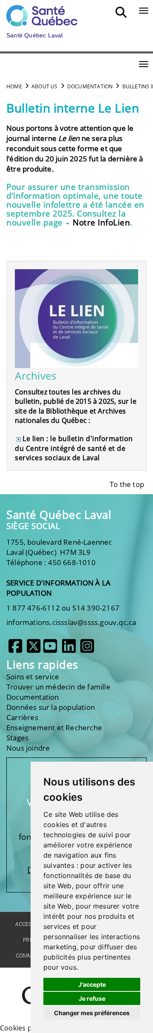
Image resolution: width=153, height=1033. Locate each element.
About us (44, 86)
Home (14, 86)
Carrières (22, 717)
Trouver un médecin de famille (58, 687)
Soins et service (32, 676)
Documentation (90, 86)
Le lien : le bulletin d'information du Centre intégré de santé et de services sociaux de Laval (74, 448)
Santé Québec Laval (58, 514)
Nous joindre (28, 748)
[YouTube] (50, 649)
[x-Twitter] (33, 649)
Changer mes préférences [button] (92, 1012)
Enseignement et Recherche (54, 727)
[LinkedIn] (69, 649)
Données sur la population (50, 707)
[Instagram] (87, 649)
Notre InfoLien (101, 222)
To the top (127, 484)
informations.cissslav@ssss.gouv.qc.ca (71, 622)
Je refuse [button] (92, 998)
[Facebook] (15, 649)
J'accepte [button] (92, 984)
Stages (17, 738)
